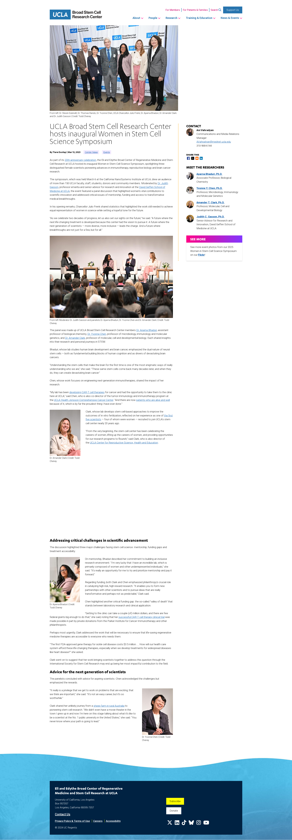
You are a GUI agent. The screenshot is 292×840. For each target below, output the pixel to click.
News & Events (230, 17)
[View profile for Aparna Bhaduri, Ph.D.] (190, 176)
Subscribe (175, 801)
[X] (169, 823)
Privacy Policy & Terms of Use (72, 820)
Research (171, 17)
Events (106, 152)
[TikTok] (184, 823)
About (136, 17)
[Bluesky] (191, 823)
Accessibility (113, 820)
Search (214, 10)
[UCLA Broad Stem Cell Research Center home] (76, 14)
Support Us (232, 9)
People (153, 17)
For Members (172, 10)
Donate (174, 810)
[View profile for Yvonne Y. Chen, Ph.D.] (190, 190)
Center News (91, 152)
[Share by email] (196, 158)
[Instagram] (198, 823)
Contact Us (62, 814)
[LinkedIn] (177, 823)
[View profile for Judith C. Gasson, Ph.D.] (190, 218)
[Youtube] (206, 823)
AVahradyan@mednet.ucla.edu (213, 141)
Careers (98, 820)
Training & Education (199, 17)
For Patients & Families (195, 10)
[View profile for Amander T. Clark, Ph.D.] (190, 204)
